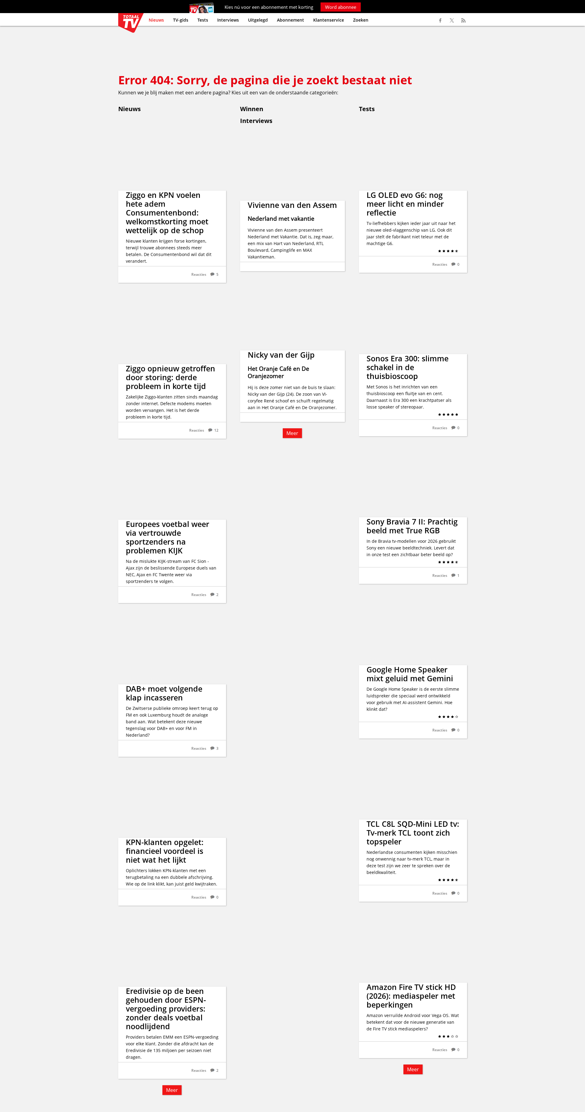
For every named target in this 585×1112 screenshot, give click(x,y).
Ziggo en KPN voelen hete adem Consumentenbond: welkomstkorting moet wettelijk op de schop (167, 212)
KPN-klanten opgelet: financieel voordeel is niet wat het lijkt (165, 851)
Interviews (228, 20)
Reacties (198, 274)
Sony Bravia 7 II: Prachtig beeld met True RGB (412, 525)
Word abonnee (340, 7)
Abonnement (290, 20)
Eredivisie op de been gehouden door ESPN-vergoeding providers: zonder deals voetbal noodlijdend (166, 1008)
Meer (172, 1090)
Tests (202, 20)
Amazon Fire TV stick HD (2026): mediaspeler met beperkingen (411, 996)
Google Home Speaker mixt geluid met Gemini (410, 673)
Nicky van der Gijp (281, 354)
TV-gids (180, 20)
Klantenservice (328, 20)
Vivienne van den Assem (292, 205)
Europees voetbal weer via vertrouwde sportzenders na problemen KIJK (167, 537)
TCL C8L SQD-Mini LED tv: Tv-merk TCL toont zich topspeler (413, 833)
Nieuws (156, 20)
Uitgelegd (258, 20)
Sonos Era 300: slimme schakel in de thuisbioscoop (407, 367)
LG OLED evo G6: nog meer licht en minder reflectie (405, 204)
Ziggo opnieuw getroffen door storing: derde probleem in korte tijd (170, 377)
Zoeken (360, 20)
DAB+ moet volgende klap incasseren (164, 693)
